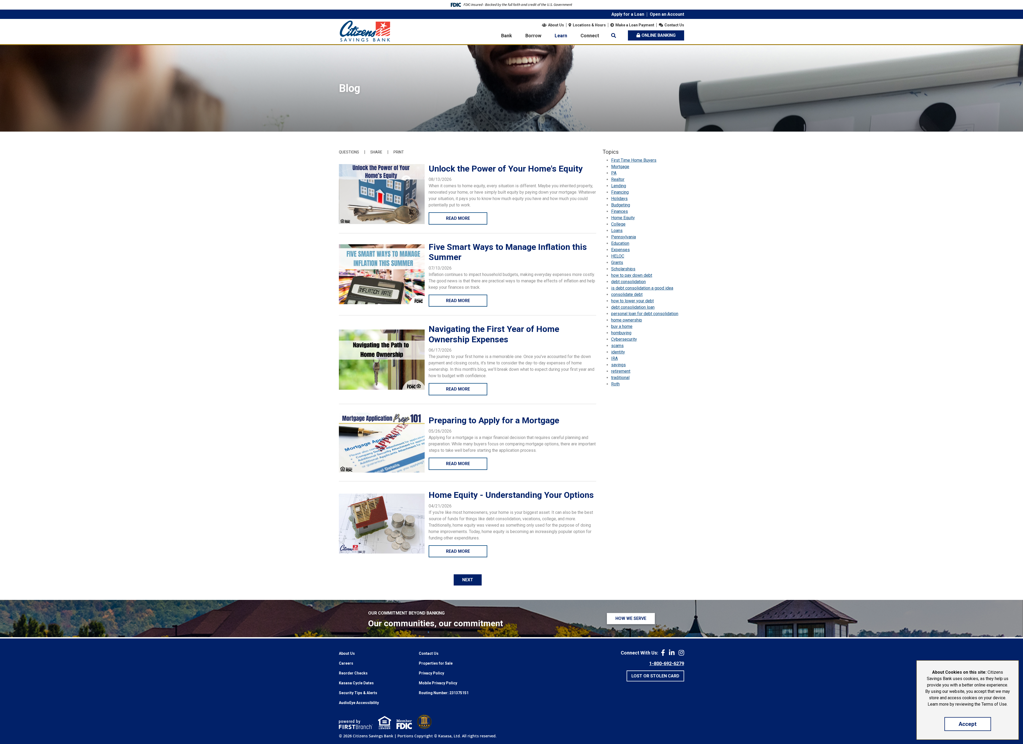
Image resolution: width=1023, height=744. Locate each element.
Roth (615, 384)
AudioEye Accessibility (359, 703)
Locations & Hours (589, 25)
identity (618, 352)
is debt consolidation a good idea (642, 288)
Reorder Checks (353, 673)
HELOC (617, 256)
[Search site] (613, 35)
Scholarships (623, 268)
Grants (617, 262)
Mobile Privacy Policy (438, 683)
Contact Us (674, 25)
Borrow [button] (533, 35)
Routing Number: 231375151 (444, 693)
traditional (620, 377)
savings (618, 364)
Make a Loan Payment (634, 25)
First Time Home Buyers (633, 160)
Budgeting (620, 205)
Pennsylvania (623, 236)
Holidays (619, 198)
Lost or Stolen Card (655, 675)
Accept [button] (968, 724)
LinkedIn (672, 652)
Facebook (663, 652)
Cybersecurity (624, 339)
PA (613, 173)
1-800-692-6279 (666, 663)
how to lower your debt (632, 300)
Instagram (681, 652)
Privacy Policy (431, 673)
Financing (620, 192)
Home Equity (623, 217)
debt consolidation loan (633, 307)
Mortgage (620, 166)
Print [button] (398, 152)
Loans (617, 230)
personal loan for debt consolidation (644, 313)
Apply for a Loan (627, 14)
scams (617, 345)
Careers (346, 663)
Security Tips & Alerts (358, 693)
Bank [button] (506, 35)
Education (620, 243)
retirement (620, 371)
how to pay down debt (631, 275)
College (618, 224)
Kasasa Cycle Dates (356, 683)
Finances (619, 211)
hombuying (621, 332)
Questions (349, 152)
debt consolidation (628, 281)
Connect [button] (589, 35)
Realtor (617, 179)
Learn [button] (561, 35)
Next (467, 579)
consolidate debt (627, 294)
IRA (614, 358)
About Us (556, 25)
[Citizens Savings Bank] (365, 30)
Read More (458, 218)
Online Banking (659, 35)
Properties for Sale (436, 663)
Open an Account (667, 14)
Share (376, 152)
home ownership (626, 320)
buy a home (621, 326)
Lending (618, 185)
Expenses (620, 249)
